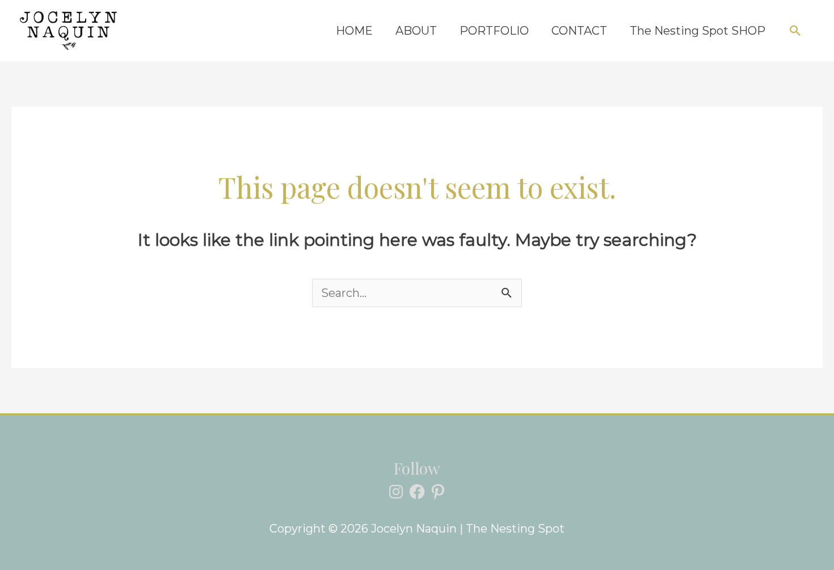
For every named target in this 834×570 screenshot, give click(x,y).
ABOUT (416, 30)
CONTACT (579, 30)
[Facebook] (417, 492)
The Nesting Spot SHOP (697, 30)
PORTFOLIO (494, 30)
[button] (795, 30)
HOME (354, 30)
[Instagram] (396, 492)
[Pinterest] (438, 492)
